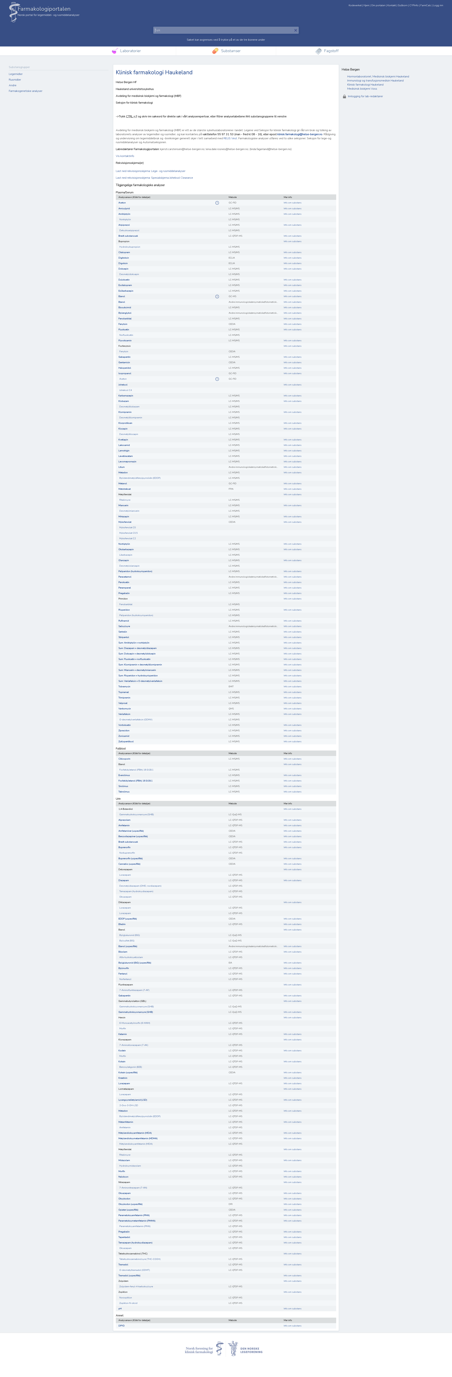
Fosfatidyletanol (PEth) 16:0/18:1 (136, 769)
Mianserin (123, 505)
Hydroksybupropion (129, 246)
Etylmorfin (123, 968)
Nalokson (123, 1176)
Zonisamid (123, 736)
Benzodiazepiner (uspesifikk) (133, 836)
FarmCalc (425, 5)
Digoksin (123, 263)
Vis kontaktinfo (125, 156)
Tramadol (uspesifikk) (129, 1275)
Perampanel (124, 587)
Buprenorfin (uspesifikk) (130, 858)
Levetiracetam (125, 456)
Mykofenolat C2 (127, 538)
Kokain (121, 1061)
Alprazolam (124, 820)
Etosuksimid (124, 307)
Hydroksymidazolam (130, 1165)
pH (120, 1308)
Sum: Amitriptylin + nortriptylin (133, 642)
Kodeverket (355, 5)
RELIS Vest (230, 138)
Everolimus (124, 775)
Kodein (122, 1050)
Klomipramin (125, 412)
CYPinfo (413, 5)
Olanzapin (123, 560)
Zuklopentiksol (126, 741)
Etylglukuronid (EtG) (129, 935)
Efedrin (122, 924)
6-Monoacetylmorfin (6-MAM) (134, 1023)
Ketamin (122, 1034)
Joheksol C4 (125, 390)
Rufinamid (123, 620)
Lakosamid (124, 445)
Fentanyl (122, 973)
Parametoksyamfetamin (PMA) (134, 1215)
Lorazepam (125, 875)
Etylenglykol (124, 313)
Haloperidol (124, 368)
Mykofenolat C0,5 (128, 533)
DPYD (121, 1325)
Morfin (122, 1028)
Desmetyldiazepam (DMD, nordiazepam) (140, 885)
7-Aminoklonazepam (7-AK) (133, 1045)
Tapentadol (124, 1237)
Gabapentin (124, 357)
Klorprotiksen (125, 423)
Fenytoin (122, 324)
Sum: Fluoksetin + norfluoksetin (134, 659)
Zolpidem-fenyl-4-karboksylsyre (136, 1286)
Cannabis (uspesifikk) (129, 864)
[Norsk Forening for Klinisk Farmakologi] (204, 1348)
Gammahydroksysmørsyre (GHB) (136, 814)
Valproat (122, 703)
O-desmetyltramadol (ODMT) (134, 1270)
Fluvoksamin (125, 340)
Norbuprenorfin (127, 852)
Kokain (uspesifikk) (128, 1072)
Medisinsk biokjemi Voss (362, 89)
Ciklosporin (124, 758)
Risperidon (124, 609)
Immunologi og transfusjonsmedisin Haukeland (375, 81)
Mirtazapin (123, 516)
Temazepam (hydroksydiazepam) (136, 891)
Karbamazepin (125, 395)
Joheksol (122, 384)
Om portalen (378, 5)
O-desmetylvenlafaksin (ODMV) (135, 719)
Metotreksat (124, 489)
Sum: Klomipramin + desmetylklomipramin (140, 664)
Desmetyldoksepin (129, 274)
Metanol (122, 483)
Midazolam (124, 1160)
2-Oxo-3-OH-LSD (128, 1105)
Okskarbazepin (126, 549)
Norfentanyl (125, 979)
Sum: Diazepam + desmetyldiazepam (137, 648)
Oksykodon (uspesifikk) (130, 1204)
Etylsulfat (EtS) (126, 940)
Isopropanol (124, 373)
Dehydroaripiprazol (129, 230)
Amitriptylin (124, 214)
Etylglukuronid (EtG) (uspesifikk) (134, 962)
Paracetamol (124, 576)
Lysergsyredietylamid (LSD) (132, 1099)
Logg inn (438, 5)
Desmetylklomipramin (130, 417)
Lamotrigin (123, 450)
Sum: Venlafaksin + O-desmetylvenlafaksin (140, 681)
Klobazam (123, 401)
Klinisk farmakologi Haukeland (365, 85)
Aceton (122, 202)
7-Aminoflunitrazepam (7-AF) (134, 990)
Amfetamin (124, 825)
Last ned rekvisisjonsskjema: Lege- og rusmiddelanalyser (150, 171)
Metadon (123, 472)
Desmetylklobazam (129, 406)
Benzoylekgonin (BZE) (130, 1067)
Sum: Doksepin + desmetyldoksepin (137, 653)
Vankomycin (124, 708)
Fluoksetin (123, 329)
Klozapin (122, 428)
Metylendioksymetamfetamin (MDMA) (137, 1138)
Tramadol (123, 1264)
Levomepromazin (127, 461)
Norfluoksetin (126, 335)
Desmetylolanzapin (129, 565)
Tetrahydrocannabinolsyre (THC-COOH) (139, 1259)
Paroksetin (123, 582)
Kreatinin (122, 1078)
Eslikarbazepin (125, 290)
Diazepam (123, 880)
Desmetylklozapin (128, 434)
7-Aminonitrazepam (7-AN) (133, 1187)
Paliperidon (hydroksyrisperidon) (135, 571)
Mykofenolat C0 (127, 527)
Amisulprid (124, 208)
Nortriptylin (125, 219)
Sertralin (122, 631)
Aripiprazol (124, 225)
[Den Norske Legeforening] (247, 1348)
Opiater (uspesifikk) (128, 1209)
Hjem (366, 5)
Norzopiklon (125, 1297)
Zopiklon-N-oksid (128, 1303)
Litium (121, 467)
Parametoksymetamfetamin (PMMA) (136, 1220)
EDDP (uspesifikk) (127, 918)
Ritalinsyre (124, 500)
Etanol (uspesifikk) (127, 946)
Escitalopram (125, 285)
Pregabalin (124, 593)
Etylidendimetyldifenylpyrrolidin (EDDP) (139, 478)
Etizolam (122, 951)
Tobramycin (124, 686)
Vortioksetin (124, 725)
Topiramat (123, 692)
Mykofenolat (124, 522)
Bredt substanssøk (128, 236)
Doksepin (123, 268)
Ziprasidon (123, 730)
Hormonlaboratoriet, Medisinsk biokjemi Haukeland (378, 76)
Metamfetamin (125, 1122)
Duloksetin (124, 279)
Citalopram (124, 252)
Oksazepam (125, 896)
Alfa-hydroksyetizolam (131, 957)
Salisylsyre (124, 626)
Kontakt (391, 5)
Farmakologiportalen (44, 9)
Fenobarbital (125, 318)
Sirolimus (123, 786)
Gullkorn (403, 5)
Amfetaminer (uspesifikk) (131, 831)
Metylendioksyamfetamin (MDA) (135, 1133)
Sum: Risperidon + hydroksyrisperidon (138, 675)
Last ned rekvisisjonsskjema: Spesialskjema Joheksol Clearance (154, 178)
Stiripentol (123, 637)
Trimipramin (124, 697)
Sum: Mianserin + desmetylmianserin (137, 670)
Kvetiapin (123, 439)
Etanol (121, 296)
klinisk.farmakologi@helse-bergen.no (299, 134)
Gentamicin (124, 362)
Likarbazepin (125, 554)
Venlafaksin (124, 714)
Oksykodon (124, 1198)
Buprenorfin (124, 847)
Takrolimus (124, 791)
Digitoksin (123, 257)
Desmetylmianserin (129, 510)
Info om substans (293, 202)
